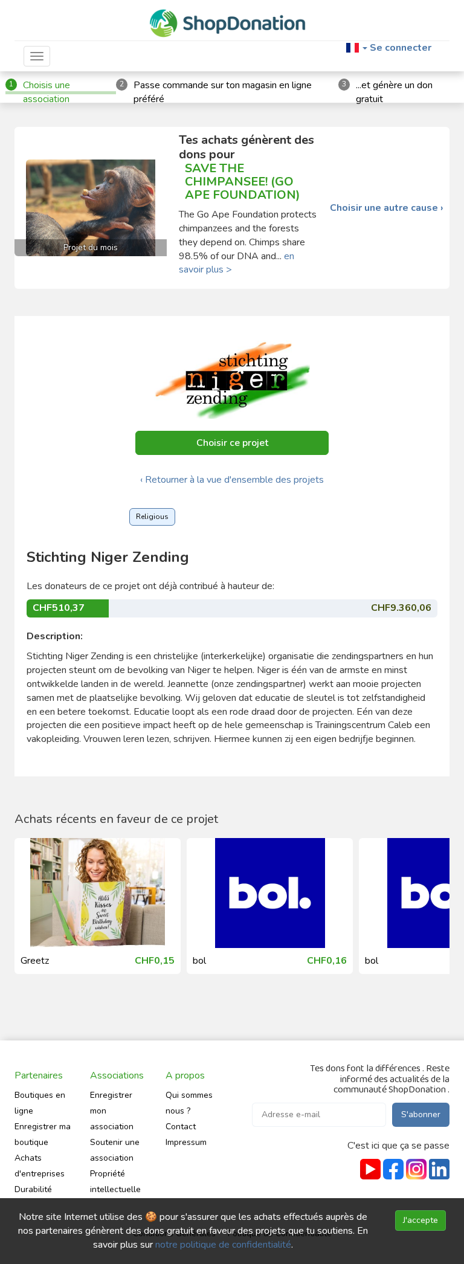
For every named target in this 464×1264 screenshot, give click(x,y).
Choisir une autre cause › (386, 208)
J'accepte (420, 1220)
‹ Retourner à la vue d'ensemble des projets (232, 479)
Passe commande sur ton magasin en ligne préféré (223, 92)
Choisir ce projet (232, 443)
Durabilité (33, 1189)
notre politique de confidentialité (223, 1244)
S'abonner (420, 1114)
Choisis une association (46, 92)
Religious (152, 516)
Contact (181, 1126)
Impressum (186, 1142)
